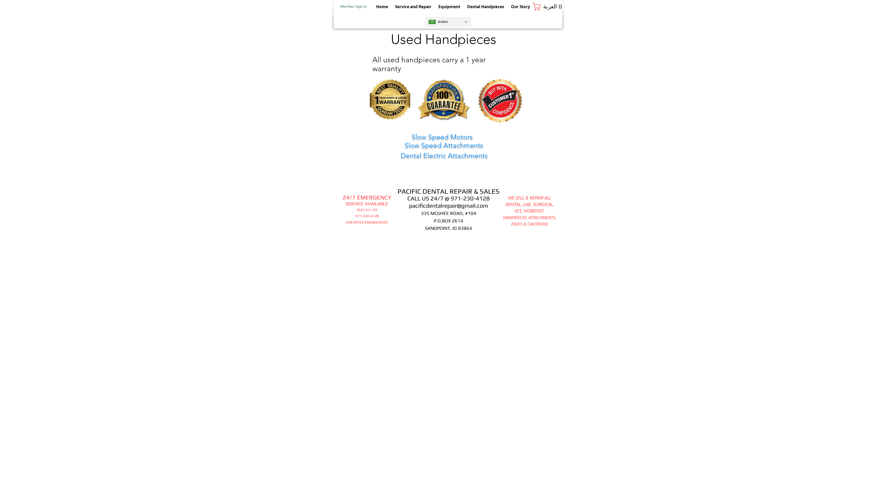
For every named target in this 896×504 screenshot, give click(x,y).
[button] (547, 6)
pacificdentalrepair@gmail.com (448, 205)
